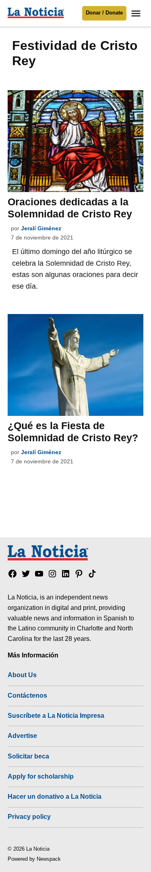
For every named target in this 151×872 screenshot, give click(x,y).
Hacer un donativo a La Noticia (54, 796)
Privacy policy (29, 816)
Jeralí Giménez (41, 228)
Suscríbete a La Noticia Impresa (56, 715)
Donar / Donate (104, 13)
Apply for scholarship (41, 776)
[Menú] (137, 13)
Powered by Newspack (34, 859)
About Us (22, 674)
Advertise (22, 735)
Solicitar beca (28, 756)
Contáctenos (27, 695)
